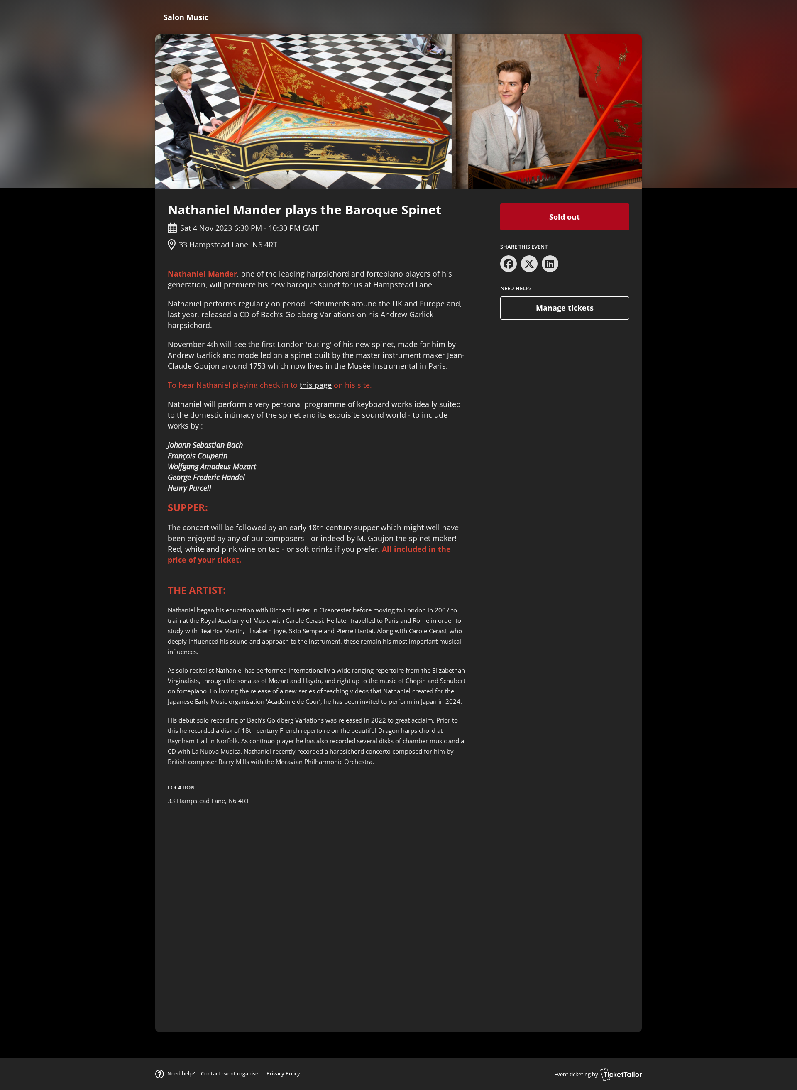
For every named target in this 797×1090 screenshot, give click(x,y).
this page (316, 385)
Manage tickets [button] (565, 308)
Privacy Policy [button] (283, 1073)
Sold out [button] (564, 217)
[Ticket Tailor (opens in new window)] (621, 1074)
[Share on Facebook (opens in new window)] (508, 263)
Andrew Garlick (407, 314)
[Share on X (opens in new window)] (529, 263)
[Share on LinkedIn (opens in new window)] (550, 263)
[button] (230, 1073)
